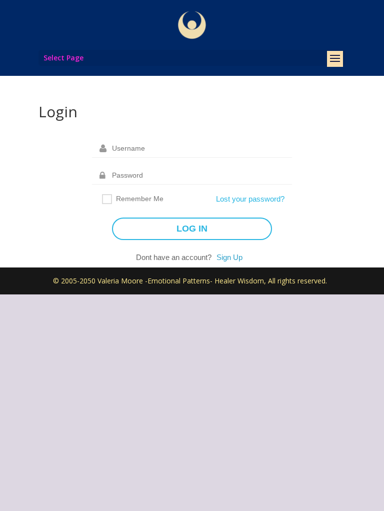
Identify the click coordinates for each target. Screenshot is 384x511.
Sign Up (229, 257)
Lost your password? (250, 199)
